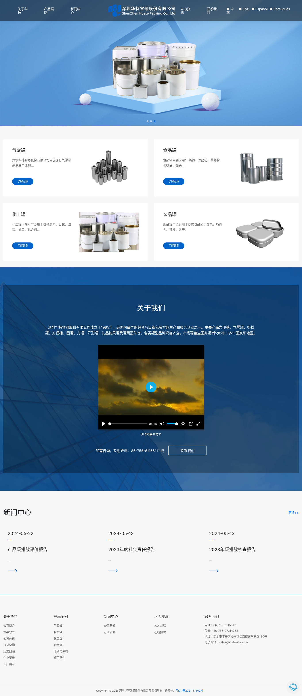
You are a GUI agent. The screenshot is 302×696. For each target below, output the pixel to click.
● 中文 (230, 10)
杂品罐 (58, 645)
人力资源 (185, 10)
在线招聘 (160, 632)
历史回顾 (9, 651)
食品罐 (58, 632)
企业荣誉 (9, 657)
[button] (147, 121)
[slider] (127, 424)
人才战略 (160, 625)
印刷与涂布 (61, 651)
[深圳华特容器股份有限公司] (142, 10)
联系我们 (212, 10)
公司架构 (9, 645)
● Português (280, 9)
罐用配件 (59, 657)
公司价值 (9, 638)
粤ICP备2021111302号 (189, 690)
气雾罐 (58, 625)
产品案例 (49, 10)
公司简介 (9, 625)
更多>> (294, 512)
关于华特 (23, 10)
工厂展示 (9, 664)
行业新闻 (109, 632)
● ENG (244, 9)
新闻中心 (75, 10)
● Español (259, 9)
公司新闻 (109, 625)
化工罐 (58, 638)
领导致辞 (9, 632)
